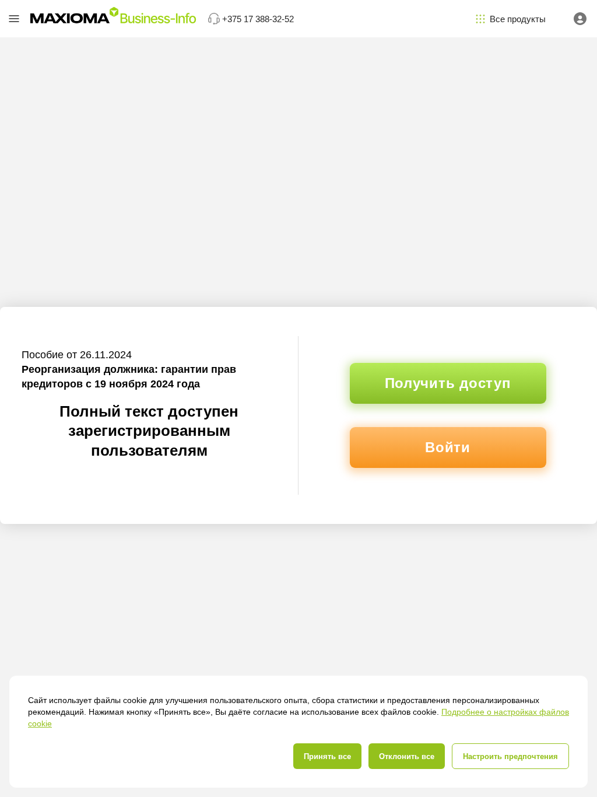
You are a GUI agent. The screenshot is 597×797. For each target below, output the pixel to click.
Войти (447, 447)
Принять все (327, 756)
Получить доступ (448, 383)
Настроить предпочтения (510, 756)
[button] (14, 19)
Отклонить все (406, 756)
